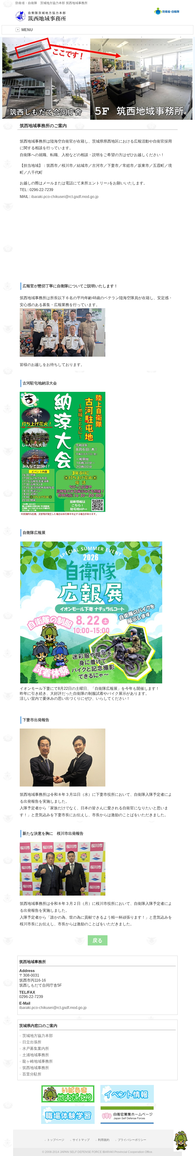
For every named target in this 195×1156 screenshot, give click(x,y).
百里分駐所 (31, 1074)
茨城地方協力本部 (37, 1036)
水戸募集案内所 (35, 1048)
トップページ (55, 1140)
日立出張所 (31, 1042)
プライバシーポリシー (132, 1140)
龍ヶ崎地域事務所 (37, 1061)
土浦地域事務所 (35, 1055)
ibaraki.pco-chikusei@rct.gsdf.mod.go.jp (64, 197)
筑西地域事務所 (35, 1068)
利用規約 (103, 1140)
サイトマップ (81, 1140)
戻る (98, 940)
